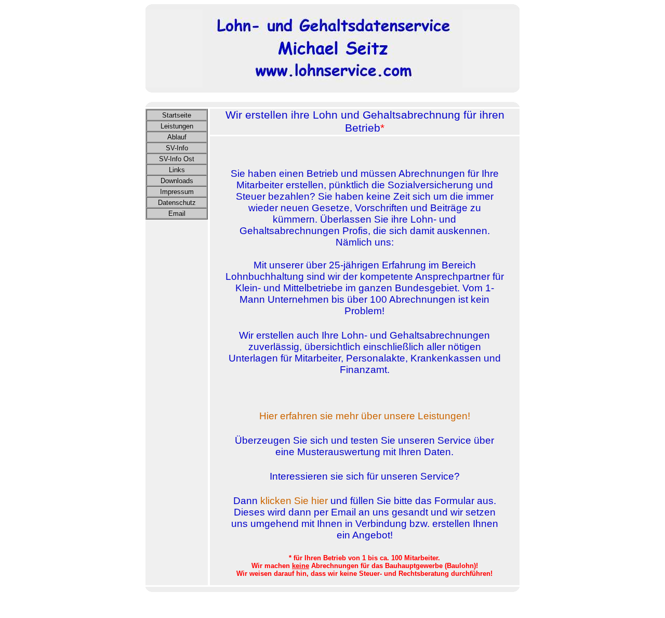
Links (177, 170)
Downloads (177, 181)
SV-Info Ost (176, 159)
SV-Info (177, 148)
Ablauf (177, 137)
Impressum (177, 192)
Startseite (176, 115)
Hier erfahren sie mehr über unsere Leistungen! (364, 415)
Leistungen (177, 126)
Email (176, 213)
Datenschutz (177, 203)
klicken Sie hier (294, 500)
